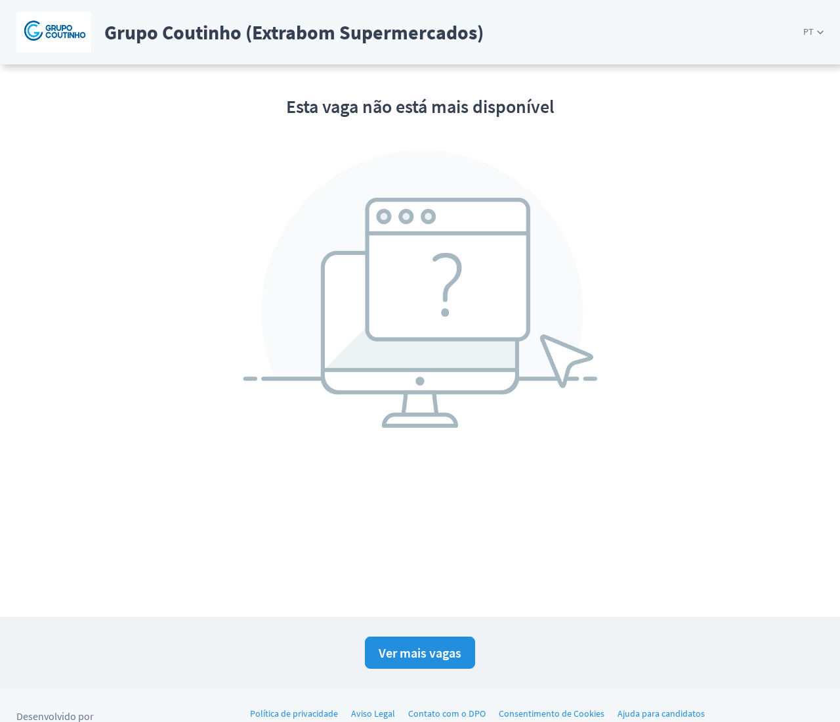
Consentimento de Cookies (551, 713)
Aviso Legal (373, 713)
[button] (813, 32)
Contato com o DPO (447, 713)
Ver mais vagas (420, 652)
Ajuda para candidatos (661, 713)
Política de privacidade (294, 713)
